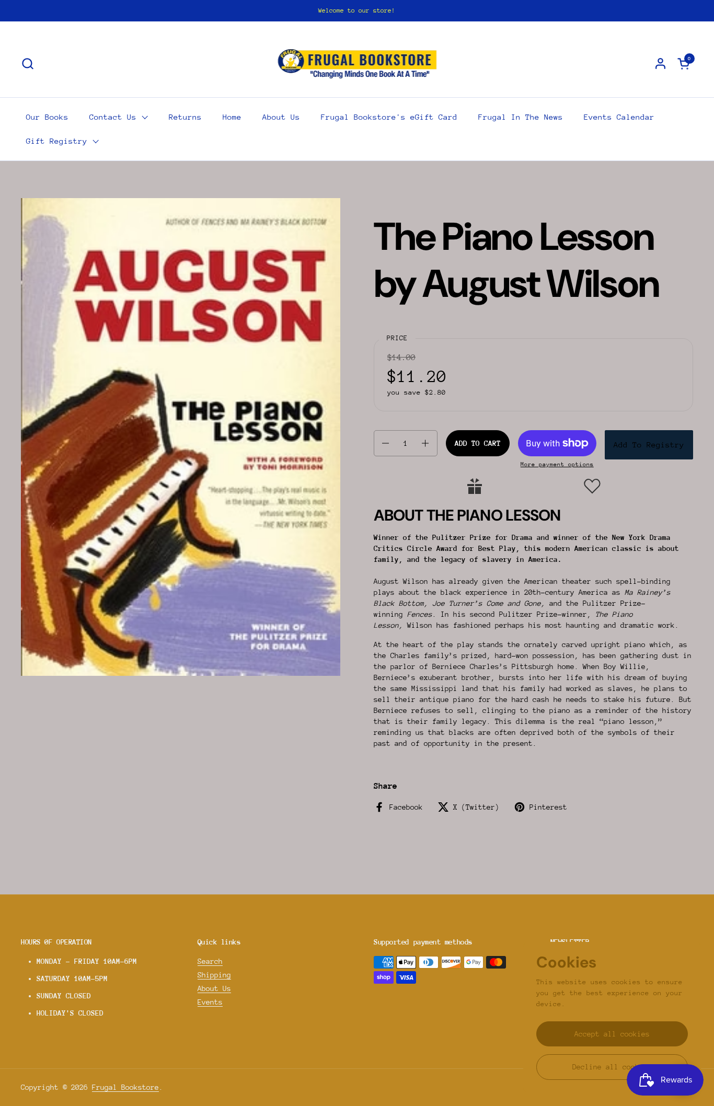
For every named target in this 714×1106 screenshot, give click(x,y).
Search (210, 961)
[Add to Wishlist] (592, 486)
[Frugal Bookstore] (357, 63)
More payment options (557, 464)
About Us (214, 988)
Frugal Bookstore (125, 1087)
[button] (27, 63)
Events (210, 1002)
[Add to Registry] (474, 486)
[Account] (660, 63)
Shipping (214, 975)
